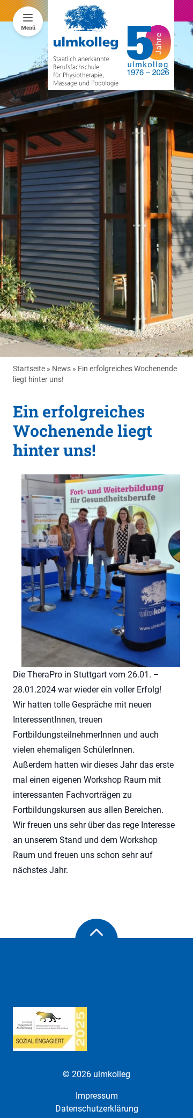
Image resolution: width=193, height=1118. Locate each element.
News (61, 368)
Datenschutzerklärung (96, 1108)
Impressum (97, 1096)
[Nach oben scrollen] (96, 940)
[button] (19, 1098)
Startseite (29, 368)
